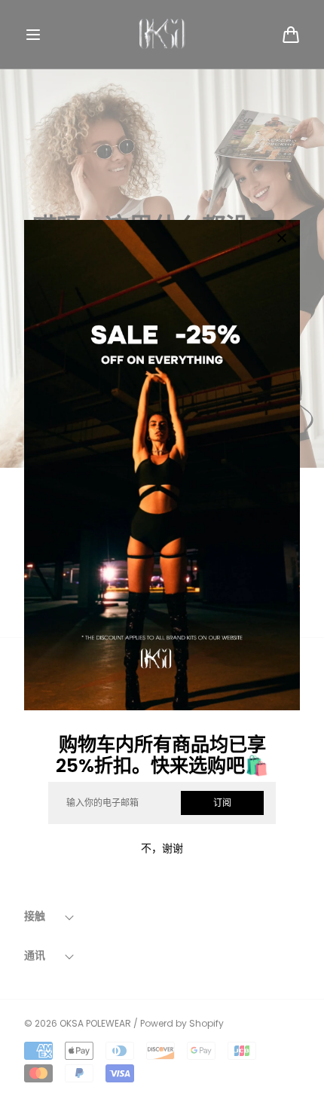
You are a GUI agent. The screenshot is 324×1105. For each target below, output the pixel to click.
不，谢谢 (162, 848)
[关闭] (282, 239)
